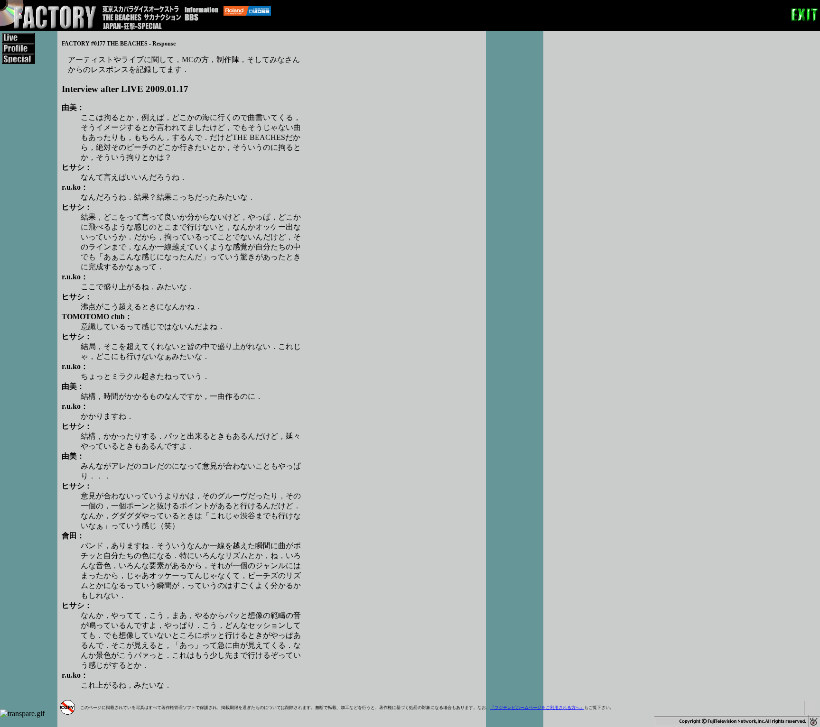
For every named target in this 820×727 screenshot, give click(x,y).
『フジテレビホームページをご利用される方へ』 (537, 707)
